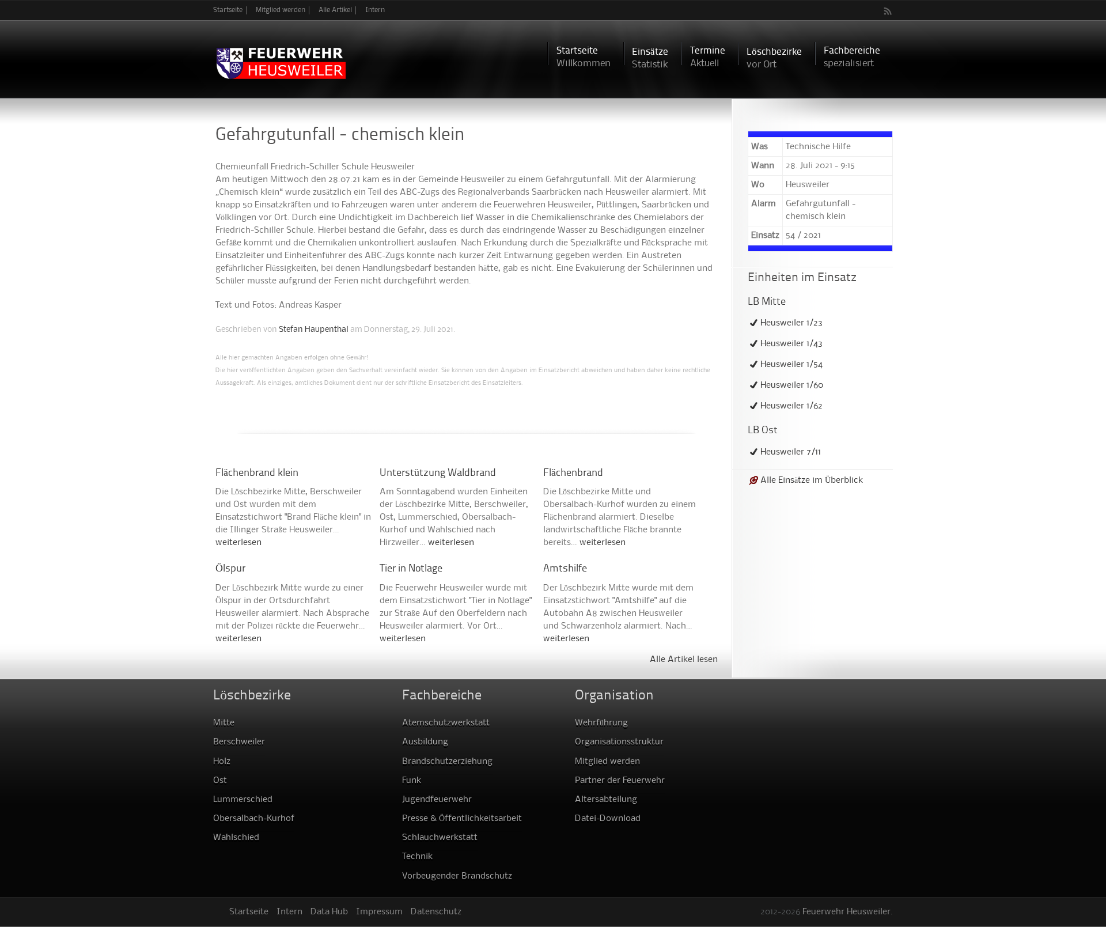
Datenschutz (436, 912)
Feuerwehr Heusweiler (846, 912)
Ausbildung (425, 742)
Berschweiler (239, 742)
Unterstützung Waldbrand (438, 473)
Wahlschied (236, 838)
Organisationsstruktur (619, 742)
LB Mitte (767, 302)
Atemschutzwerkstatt (446, 723)
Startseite (228, 10)
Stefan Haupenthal (314, 330)
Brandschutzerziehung (447, 762)
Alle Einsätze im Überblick (811, 480)
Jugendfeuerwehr (437, 800)
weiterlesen (238, 543)
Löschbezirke (774, 58)
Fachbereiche (852, 57)
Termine (707, 57)
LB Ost (763, 430)
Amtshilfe (565, 568)
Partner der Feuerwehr (620, 781)
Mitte (223, 723)
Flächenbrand (573, 473)
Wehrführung (601, 723)
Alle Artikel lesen (684, 660)
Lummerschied (242, 800)
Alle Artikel (335, 10)
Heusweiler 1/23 (791, 323)
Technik (417, 857)
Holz (221, 762)
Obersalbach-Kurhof (253, 819)
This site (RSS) (888, 11)
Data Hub (329, 912)
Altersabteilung (606, 800)
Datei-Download (608, 819)
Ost (220, 781)
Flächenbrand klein (256, 473)
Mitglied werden (280, 10)
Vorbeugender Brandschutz (457, 876)
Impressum (379, 912)
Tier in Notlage (411, 568)
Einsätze (650, 58)
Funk (411, 781)
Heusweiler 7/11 (790, 452)
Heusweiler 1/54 (791, 365)
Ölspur (230, 568)
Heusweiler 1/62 (791, 406)
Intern (375, 10)
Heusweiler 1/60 (791, 385)
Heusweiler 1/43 (791, 344)
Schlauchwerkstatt (440, 838)
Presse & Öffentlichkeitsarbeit (462, 819)
